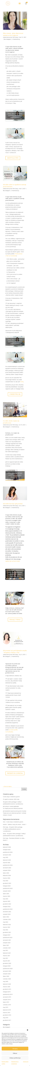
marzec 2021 (6, 955)
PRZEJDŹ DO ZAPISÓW (15, 773)
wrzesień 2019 (7, 997)
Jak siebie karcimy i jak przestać (13, 503)
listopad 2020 (6, 966)
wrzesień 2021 (7, 940)
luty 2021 (5, 958)
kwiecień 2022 (7, 924)
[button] (27, 1030)
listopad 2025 (6, 849)
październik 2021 (7, 937)
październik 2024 (7, 865)
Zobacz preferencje (15, 1058)
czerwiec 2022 (7, 919)
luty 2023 (5, 899)
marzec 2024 (6, 878)
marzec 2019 (6, 1012)
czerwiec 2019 (7, 1004)
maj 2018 (5, 1017)
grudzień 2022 (7, 904)
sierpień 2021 (7, 942)
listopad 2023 (6, 886)
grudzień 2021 (7, 932)
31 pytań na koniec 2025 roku (11, 799)
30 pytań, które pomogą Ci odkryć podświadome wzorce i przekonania (12, 829)
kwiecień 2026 (7, 847)
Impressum (25, 1061)
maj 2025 (5, 857)
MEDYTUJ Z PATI (12, 158)
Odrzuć (15, 1053)
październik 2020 (7, 968)
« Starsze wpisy (7, 786)
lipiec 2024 (6, 873)
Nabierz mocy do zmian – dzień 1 (17, 824)
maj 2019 (5, 1007)
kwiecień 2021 (7, 953)
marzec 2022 (6, 927)
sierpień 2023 (7, 891)
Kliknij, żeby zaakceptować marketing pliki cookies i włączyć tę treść (15, 115)
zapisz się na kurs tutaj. (12, 561)
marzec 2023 (6, 896)
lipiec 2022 (6, 917)
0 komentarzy (16, 39)
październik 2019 (7, 994)
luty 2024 (5, 880)
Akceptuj (15, 1048)
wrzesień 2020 (7, 971)
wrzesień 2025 (7, 855)
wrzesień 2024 (7, 868)
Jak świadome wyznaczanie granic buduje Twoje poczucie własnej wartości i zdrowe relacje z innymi (14, 813)
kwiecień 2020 (7, 984)
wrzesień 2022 (7, 911)
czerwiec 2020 (7, 979)
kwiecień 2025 (7, 860)
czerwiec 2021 (7, 948)
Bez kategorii (7, 39)
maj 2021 (5, 950)
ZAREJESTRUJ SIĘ (15, 394)
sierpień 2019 (7, 999)
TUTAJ (22, 381)
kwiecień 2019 (7, 1010)
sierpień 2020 (7, 974)
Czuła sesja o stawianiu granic (11, 796)
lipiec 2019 (6, 1002)
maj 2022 (5, 922)
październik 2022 (7, 909)
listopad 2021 (6, 935)
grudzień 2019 (7, 989)
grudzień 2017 (7, 1020)
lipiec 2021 (6, 945)
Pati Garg (15, 37)
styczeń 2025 (6, 862)
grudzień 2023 (7, 883)
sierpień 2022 (7, 914)
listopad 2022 (6, 906)
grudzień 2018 (7, 1015)
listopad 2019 (6, 992)
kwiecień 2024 (7, 875)
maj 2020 (5, 981)
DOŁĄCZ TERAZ (15, 620)
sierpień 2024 (7, 870)
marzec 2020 (6, 986)
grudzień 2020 (7, 963)
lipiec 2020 (6, 976)
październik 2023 (7, 888)
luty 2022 (5, 930)
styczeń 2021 (6, 961)
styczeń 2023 (6, 901)
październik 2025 (7, 852)
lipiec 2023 (6, 893)
